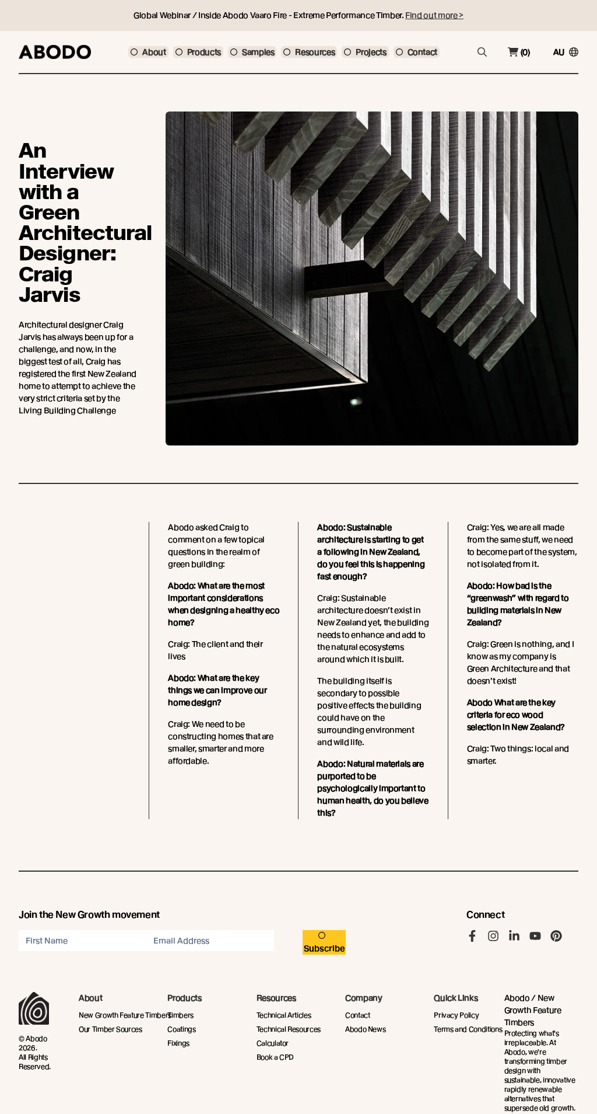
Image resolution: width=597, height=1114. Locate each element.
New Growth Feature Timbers (125, 1015)
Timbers (180, 1015)
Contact (357, 1015)
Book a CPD (275, 1057)
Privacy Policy (456, 1015)
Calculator (273, 1043)
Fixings (178, 1043)
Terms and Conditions (468, 1029)
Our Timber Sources (110, 1029)
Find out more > (434, 15)
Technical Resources (289, 1029)
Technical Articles (284, 1015)
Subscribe (324, 948)
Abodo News (365, 1029)
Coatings (181, 1029)
